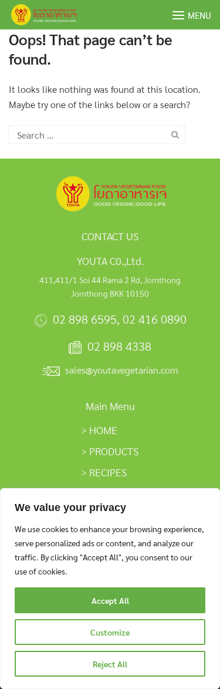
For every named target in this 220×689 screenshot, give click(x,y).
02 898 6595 (85, 319)
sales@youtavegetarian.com (121, 370)
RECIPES (108, 472)
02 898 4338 (119, 346)
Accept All (110, 600)
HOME (103, 429)
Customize (110, 632)
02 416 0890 (155, 319)
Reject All (110, 663)
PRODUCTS (113, 451)
